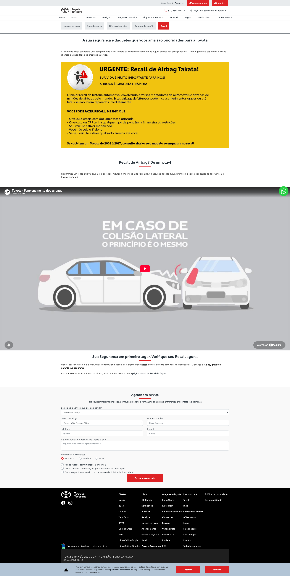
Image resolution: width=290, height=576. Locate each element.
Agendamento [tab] (94, 25)
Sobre (186, 522)
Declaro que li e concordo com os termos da (99, 472)
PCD (164, 545)
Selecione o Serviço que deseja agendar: (81, 407)
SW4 (121, 534)
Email (102, 458)
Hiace (144, 494)
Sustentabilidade (213, 499)
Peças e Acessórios (127, 17)
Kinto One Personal (172, 511)
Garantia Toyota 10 (151, 534)
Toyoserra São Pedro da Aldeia (208, 10)
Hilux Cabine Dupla (128, 540)
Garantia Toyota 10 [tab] (144, 25)
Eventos (187, 540)
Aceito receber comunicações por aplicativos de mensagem (95, 468)
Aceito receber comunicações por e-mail (85, 464)
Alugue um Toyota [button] (152, 17)
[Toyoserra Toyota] (71, 10)
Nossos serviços (150, 522)
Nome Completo (155, 418)
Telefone (65, 428)
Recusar (217, 569)
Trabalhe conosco (192, 545)
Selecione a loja (69, 418)
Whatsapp (70, 458)
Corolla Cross (125, 528)
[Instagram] (72, 503)
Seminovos (91, 17)
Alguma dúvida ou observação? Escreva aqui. (84, 439)
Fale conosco (190, 528)
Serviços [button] (106, 17)
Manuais (146, 511)
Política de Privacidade (122, 472)
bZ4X (121, 505)
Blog (185, 505)
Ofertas (61, 17)
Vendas (221, 2)
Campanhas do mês (193, 511)
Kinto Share (168, 499)
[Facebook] (64, 503)
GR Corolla (147, 499)
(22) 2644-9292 (176, 10)
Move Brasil (168, 534)
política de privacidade (120, 569)
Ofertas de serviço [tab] (118, 25)
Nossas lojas (189, 534)
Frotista (166, 540)
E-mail (150, 428)
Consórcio (174, 17)
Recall (145, 540)
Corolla (122, 511)
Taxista (186, 499)
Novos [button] (74, 17)
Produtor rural (190, 494)
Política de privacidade (216, 494)
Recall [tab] (164, 25)
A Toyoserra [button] (224, 17)
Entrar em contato (145, 478)
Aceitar (188, 569)
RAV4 (121, 522)
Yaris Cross (124, 517)
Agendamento (199, 2)
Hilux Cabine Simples (129, 545)
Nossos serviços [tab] (72, 25)
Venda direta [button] (204, 17)
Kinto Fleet (167, 505)
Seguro (188, 17)
